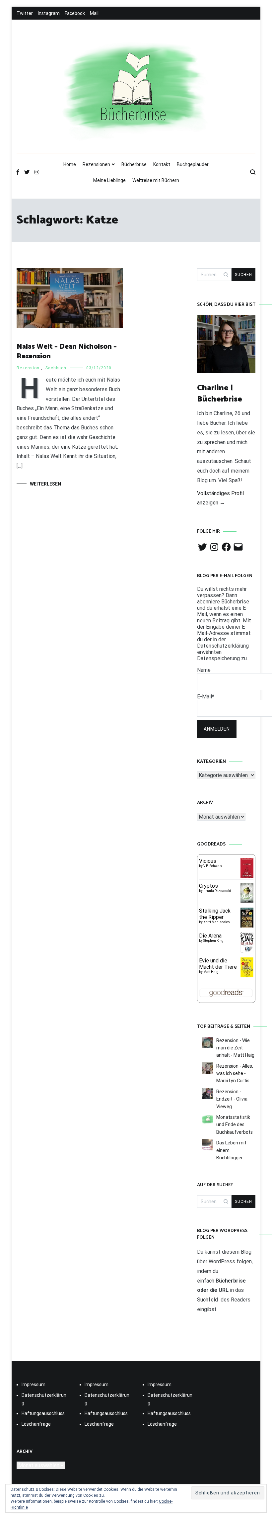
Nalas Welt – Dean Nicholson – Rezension (67, 351)
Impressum (33, 1384)
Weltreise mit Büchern (155, 180)
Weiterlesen (45, 484)
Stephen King (213, 940)
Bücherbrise (134, 164)
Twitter (25, 13)
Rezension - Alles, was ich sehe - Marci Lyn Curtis (234, 1073)
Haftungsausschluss (43, 1413)
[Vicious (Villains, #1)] (246, 876)
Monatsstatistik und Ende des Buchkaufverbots (234, 1125)
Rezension (28, 368)
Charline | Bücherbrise (219, 394)
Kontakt (161, 164)
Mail (94, 13)
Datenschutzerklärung (44, 1398)
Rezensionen (96, 164)
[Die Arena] (246, 951)
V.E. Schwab (212, 866)
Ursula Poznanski (217, 891)
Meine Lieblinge (109, 180)
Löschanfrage (36, 1424)
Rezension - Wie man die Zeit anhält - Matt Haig (235, 1048)
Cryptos (208, 886)
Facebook (75, 13)
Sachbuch (55, 368)
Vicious (207, 861)
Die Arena (210, 936)
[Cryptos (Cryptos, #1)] (246, 901)
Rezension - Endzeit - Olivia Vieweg (231, 1099)
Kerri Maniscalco (216, 922)
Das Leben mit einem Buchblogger (231, 1150)
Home (69, 164)
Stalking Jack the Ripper (215, 914)
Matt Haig (211, 972)
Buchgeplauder (193, 164)
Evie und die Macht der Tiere (218, 963)
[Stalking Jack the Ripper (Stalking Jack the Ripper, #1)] (246, 927)
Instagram (49, 13)
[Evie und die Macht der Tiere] (246, 975)
